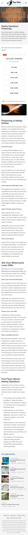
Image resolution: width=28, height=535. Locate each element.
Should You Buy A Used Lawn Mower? (16, 496)
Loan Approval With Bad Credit (17, 478)
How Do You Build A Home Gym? (10, 504)
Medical (13, 467)
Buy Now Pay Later (15, 518)
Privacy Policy (21, 515)
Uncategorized (14, 458)
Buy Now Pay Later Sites (17, 487)
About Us (13, 515)
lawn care (13, 493)
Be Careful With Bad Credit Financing (17, 460)
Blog (8, 518)
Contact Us (6, 515)
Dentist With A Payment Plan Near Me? (18, 469)
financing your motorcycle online (12, 271)
